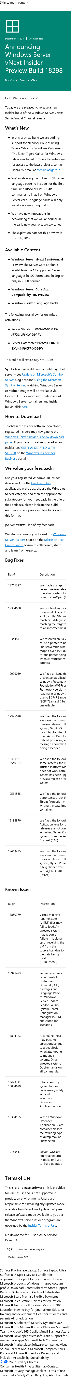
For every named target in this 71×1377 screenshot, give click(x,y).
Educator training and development (32, 1311)
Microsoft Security (29, 1322)
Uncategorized (35, 38)
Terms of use (56, 1370)
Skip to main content (14, 2)
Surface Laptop (27, 1270)
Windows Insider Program (31, 1249)
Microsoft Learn (39, 1335)
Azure (65, 1331)
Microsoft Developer (14, 1335)
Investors (34, 1353)
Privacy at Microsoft (13, 1353)
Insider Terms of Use (42, 1225)
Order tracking (21, 1292)
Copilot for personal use (35, 1279)
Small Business (50, 1331)
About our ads (58, 1375)
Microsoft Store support (50, 1287)
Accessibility (21, 1357)
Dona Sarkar (11, 80)
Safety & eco (25, 1375)
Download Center (22, 1287)
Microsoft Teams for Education (21, 1305)
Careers (15, 1348)
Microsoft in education (15, 1300)
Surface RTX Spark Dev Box (18, 1274)
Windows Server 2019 (18, 1256)
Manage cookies (35, 1370)
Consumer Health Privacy (17, 1366)
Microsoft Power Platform (37, 1327)
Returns (5, 1292)
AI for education (22, 1318)
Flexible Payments (46, 1296)
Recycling (41, 1375)
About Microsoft (32, 1348)
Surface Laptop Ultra (52, 1270)
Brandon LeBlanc (28, 80)
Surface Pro (8, 1270)
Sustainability (39, 1357)
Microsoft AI (8, 1322)
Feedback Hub (40, 483)
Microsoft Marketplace (15, 1344)
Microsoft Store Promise (16, 1296)
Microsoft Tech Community (43, 1340)
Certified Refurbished (46, 1292)
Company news (54, 1348)
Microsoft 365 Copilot (24, 1331)
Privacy (19, 1370)
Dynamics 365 (53, 1322)
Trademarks (8, 1375)
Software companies (45, 1344)
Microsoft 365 (9, 1327)
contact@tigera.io (48, 170)
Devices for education (46, 1300)
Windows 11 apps (39, 1283)
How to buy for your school (32, 1309)
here (24, 407)
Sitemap (41, 1366)
